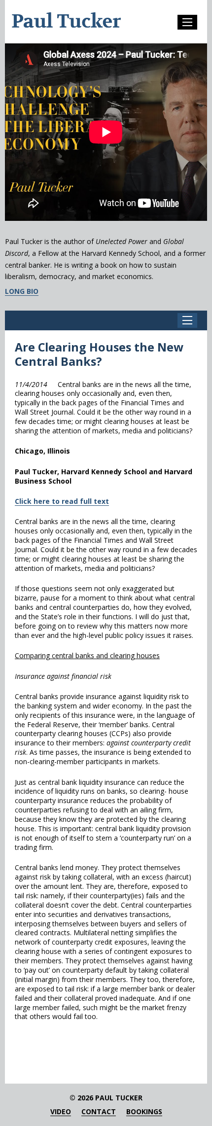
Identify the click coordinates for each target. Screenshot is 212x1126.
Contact (98, 1111)
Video (60, 1111)
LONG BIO (21, 291)
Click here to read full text (62, 501)
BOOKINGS (144, 1111)
